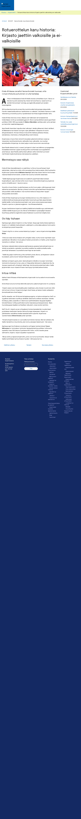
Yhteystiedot (68, 393)
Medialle (68, 406)
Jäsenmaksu (52, 368)
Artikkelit (4, 21)
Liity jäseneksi (52, 364)
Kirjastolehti (12, 12)
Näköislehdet (69, 391)
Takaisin (28, 345)
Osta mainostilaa (70, 389)
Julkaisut (52, 395)
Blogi (50, 415)
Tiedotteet (52, 417)
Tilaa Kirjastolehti (70, 387)
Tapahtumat (67, 361)
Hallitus (51, 372)
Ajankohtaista (52, 411)
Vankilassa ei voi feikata (68, 97)
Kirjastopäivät (70, 371)
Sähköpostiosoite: (29, 361)
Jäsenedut (52, 366)
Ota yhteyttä (69, 409)
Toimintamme (51, 370)
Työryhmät (52, 374)
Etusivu (4, 12)
